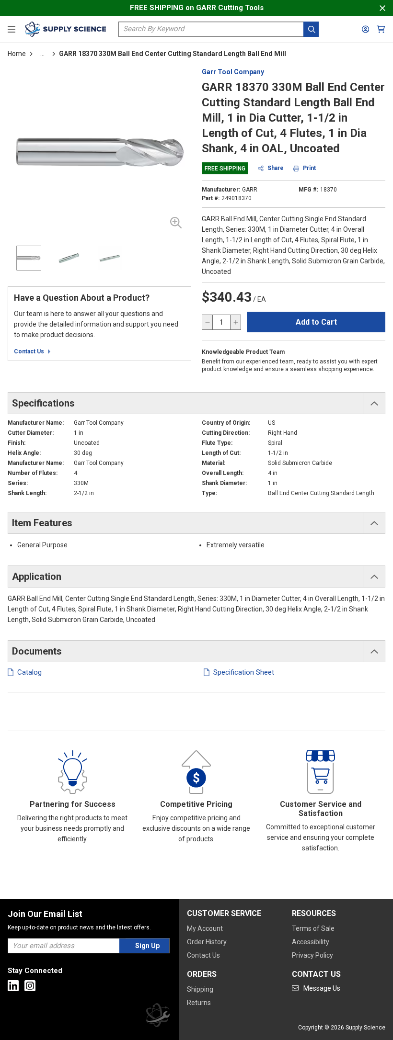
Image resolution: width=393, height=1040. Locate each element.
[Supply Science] (158, 1016)
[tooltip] (42, 53)
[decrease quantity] (207, 322)
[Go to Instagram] (29, 985)
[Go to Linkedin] (13, 985)
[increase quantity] (235, 322)
